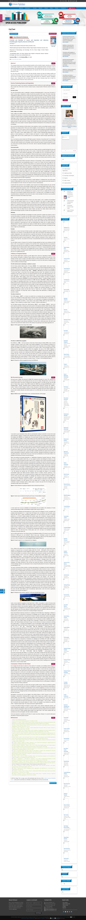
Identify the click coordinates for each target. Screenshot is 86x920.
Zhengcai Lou (66, 227)
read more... (14, 909)
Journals (34, 8)
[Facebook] (74, 1)
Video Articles (65, 905)
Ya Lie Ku (65, 237)
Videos (51, 8)
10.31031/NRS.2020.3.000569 (16, 59)
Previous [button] (60, 118)
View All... (75, 150)
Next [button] (78, 118)
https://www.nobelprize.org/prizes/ (19, 719)
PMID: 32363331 (65, 80)
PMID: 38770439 (65, 56)
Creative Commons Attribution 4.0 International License (28, 918)
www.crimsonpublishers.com (43, 918)
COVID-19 (73, 8)
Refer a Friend (67, 180)
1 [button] (62, 149)
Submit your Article (68, 173)
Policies (56, 8)
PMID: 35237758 (65, 66)
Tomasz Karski (67, 258)
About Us (21, 8)
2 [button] (64, 149)
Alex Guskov (66, 814)
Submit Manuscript (66, 903)
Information (27, 8)
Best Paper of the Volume (69, 175)
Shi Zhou (65, 309)
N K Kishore (66, 386)
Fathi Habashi (66, 738)
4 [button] (68, 149)
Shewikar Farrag (67, 319)
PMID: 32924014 (65, 72)
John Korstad (66, 575)
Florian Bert (66, 717)
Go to (53, 63)
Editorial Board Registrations (66, 169)
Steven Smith (66, 289)
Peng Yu (65, 364)
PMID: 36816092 (65, 49)
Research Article (13, 33)
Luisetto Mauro (67, 506)
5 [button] (65, 150)
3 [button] (66, 149)
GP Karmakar (66, 637)
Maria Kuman (66, 474)
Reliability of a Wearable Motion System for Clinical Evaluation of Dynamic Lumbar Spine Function (68, 46)
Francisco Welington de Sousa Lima (66, 706)
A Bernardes (66, 858)
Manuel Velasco (67, 484)
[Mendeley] (76, 1)
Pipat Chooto (66, 354)
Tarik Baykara (66, 279)
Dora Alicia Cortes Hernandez (66, 750)
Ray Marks (66, 330)
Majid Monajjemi (67, 495)
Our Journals (65, 902)
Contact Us (63, 8)
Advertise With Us (67, 183)
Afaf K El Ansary (67, 848)
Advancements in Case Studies (69, 123)
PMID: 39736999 (65, 42)
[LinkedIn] (73, 1)
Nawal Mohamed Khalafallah (66, 375)
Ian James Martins (69, 118)
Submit (65, 100)
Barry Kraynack (67, 783)
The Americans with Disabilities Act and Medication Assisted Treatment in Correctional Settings (69, 54)
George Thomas (67, 659)
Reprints (40, 8)
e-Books (46, 8)
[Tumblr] (71, 1)
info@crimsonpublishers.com (51, 909)
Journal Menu (53, 33)
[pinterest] (68, 1)
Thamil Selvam (67, 268)
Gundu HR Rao (67, 627)
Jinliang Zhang (67, 584)
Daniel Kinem (66, 761)
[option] (69, 119)
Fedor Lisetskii (67, 728)
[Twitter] (70, 1)
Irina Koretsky (66, 594)
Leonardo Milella (67, 527)
